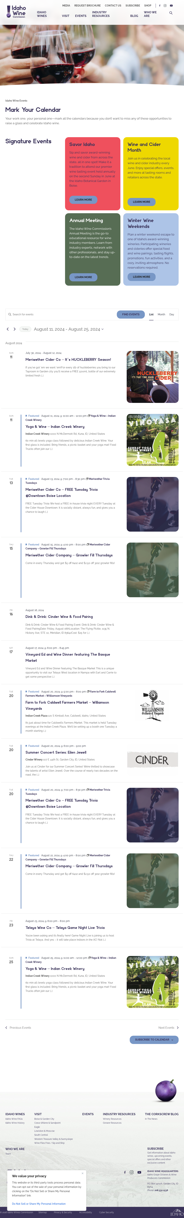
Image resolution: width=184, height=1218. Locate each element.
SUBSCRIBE (155, 1148)
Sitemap (42, 1212)
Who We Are (150, 14)
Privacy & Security (63, 1212)
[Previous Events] (7, 329)
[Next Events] (14, 329)
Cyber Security (106, 1212)
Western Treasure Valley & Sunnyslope (53, 1139)
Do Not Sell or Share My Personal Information (39, 1203)
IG (165, 6)
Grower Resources (112, 1123)
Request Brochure (87, 5)
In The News (151, 1119)
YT (171, 6)
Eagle (37, 1127)
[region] (46, 1190)
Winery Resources (112, 1119)
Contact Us (113, 5)
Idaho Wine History (15, 1123)
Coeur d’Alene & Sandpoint (47, 1123)
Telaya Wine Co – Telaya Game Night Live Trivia (65, 928)
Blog (134, 16)
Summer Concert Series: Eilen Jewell (56, 752)
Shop (147, 5)
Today (25, 329)
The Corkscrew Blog (162, 1114)
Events (80, 16)
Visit (65, 16)
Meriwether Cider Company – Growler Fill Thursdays (69, 555)
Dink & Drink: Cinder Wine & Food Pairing (59, 616)
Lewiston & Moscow (44, 1131)
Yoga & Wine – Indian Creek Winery (55, 426)
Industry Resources (101, 14)
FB (160, 6)
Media (66, 5)
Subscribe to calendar (152, 1039)
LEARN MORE (141, 276)
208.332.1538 (161, 1190)
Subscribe (133, 5)
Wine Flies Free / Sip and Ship (49, 1143)
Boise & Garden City (44, 1119)
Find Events (130, 314)
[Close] (82, 1173)
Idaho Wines (42, 14)
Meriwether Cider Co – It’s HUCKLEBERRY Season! (68, 359)
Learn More (141, 202)
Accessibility (85, 1212)
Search (171, 13)
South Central (41, 1135)
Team (8, 1154)
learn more (83, 199)
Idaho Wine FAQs (14, 1119)
